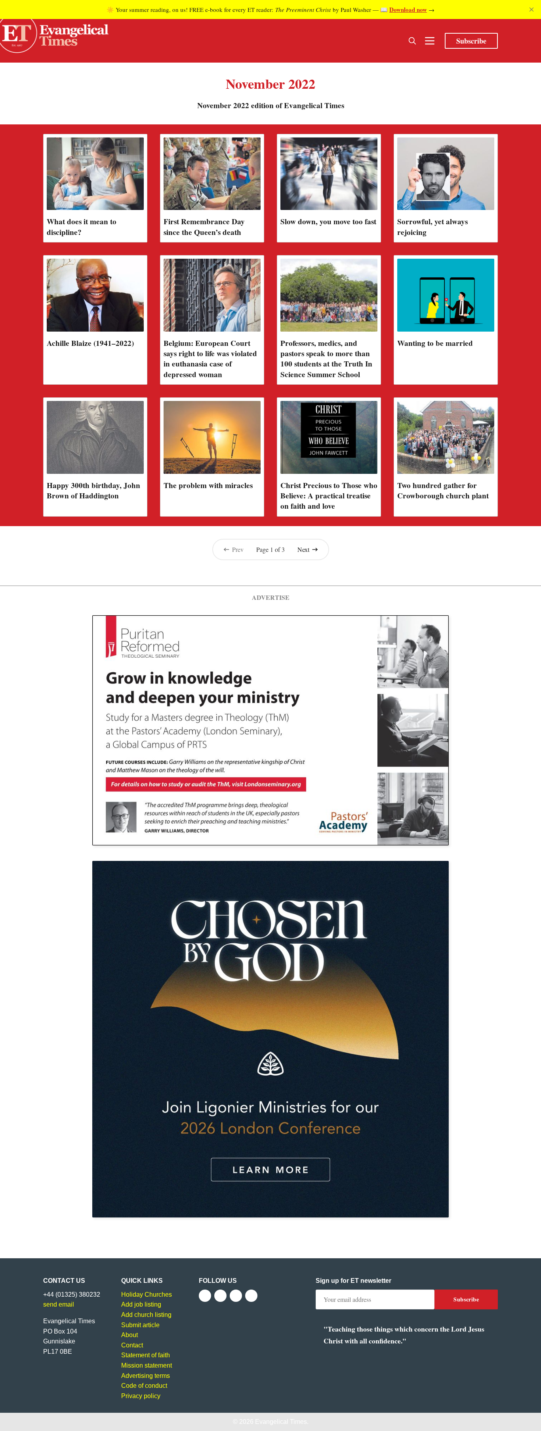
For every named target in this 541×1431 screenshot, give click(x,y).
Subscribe (471, 41)
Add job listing (141, 1304)
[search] (412, 40)
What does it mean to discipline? (81, 226)
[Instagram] (236, 1296)
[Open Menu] (430, 41)
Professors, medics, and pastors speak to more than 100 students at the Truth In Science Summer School (326, 359)
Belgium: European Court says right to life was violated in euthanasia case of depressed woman (210, 359)
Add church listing (146, 1314)
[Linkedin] (251, 1296)
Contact (132, 1345)
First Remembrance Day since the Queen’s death (204, 226)
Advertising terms (145, 1375)
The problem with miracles (208, 485)
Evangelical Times (281, 1421)
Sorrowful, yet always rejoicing (432, 226)
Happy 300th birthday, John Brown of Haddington (93, 490)
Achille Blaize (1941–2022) (90, 343)
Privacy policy (140, 1396)
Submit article (140, 1325)
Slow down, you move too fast (328, 221)
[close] (531, 9)
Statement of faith (145, 1355)
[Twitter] (220, 1296)
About (129, 1335)
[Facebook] (205, 1296)
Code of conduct (144, 1385)
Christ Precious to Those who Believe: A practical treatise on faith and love (328, 495)
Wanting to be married (435, 343)
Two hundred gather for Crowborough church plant (443, 490)
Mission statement (146, 1365)
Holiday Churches (146, 1294)
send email (58, 1304)
